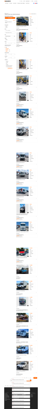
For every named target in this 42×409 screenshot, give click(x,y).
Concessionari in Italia (16, 344)
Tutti (6, 47)
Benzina (7, 61)
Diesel (7, 62)
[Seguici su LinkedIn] (36, 3)
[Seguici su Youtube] (35, 3)
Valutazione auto (15, 346)
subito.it (32, 340)
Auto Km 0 (10, 3)
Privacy (6, 344)
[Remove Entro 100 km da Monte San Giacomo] (14, 22)
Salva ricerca (29, 326)
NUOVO (6, 27)
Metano (7, 64)
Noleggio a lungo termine (21, 3)
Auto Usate (6, 3)
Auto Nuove (14, 3)
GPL (6, 63)
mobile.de (32, 341)
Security (6, 346)
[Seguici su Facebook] (33, 3)
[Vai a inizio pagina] (21, 336)
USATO (6, 26)
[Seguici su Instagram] (34, 3)
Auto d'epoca (27, 3)
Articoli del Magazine (15, 345)
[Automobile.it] (8, 1)
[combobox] (10, 36)
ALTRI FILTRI (9, 68)
